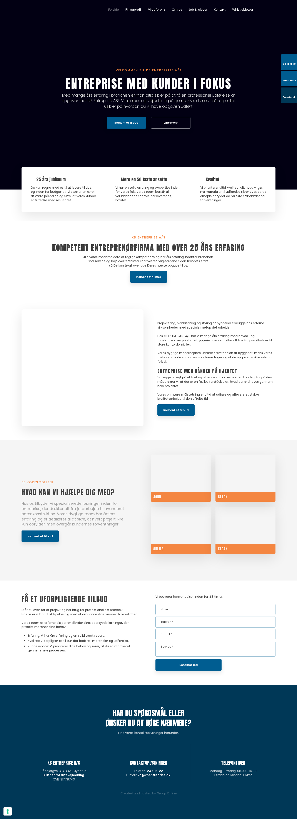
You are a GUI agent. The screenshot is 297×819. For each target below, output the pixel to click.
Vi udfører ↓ (156, 9)
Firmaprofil (133, 9)
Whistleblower (242, 9)
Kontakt (220, 9)
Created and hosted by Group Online (148, 793)
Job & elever (198, 9)
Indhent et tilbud (148, 277)
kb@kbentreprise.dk (154, 775)
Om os (177, 9)
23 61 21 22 (155, 771)
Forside (113, 9)
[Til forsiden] (42, 20)
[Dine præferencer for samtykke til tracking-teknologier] (7, 811)
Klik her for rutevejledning (63, 775)
